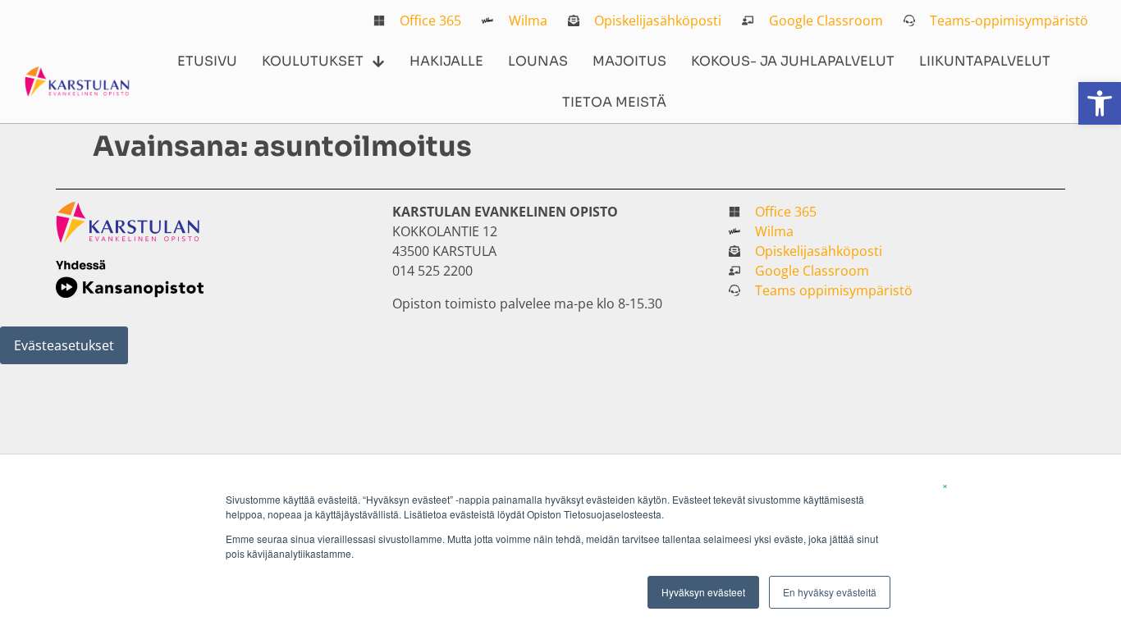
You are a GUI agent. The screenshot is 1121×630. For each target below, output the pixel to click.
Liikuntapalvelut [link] (984, 61)
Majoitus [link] (629, 61)
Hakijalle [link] (446, 61)
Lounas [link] (538, 61)
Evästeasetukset (64, 345)
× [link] (945, 484)
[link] (1099, 103)
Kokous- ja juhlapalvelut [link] (793, 61)
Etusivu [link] (207, 61)
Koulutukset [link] (313, 61)
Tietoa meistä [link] (614, 102)
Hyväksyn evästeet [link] (703, 592)
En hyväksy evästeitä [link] (829, 592)
